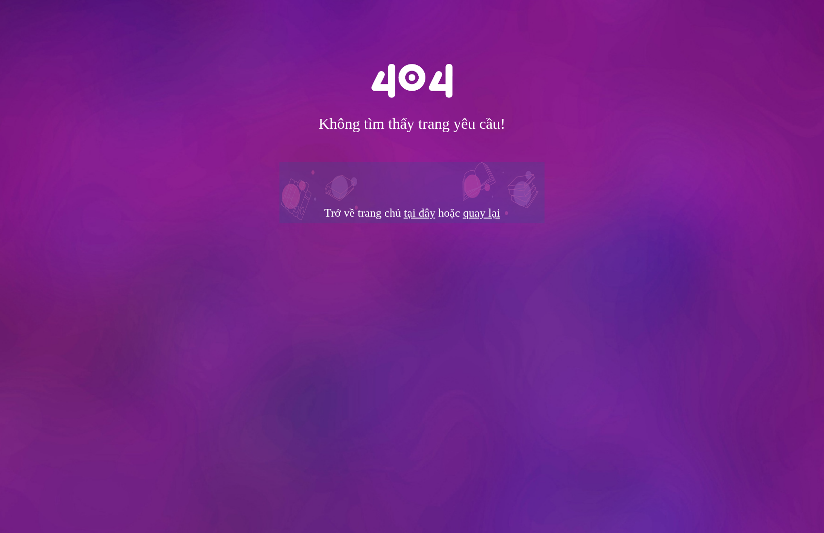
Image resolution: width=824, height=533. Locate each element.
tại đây (419, 213)
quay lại (481, 213)
